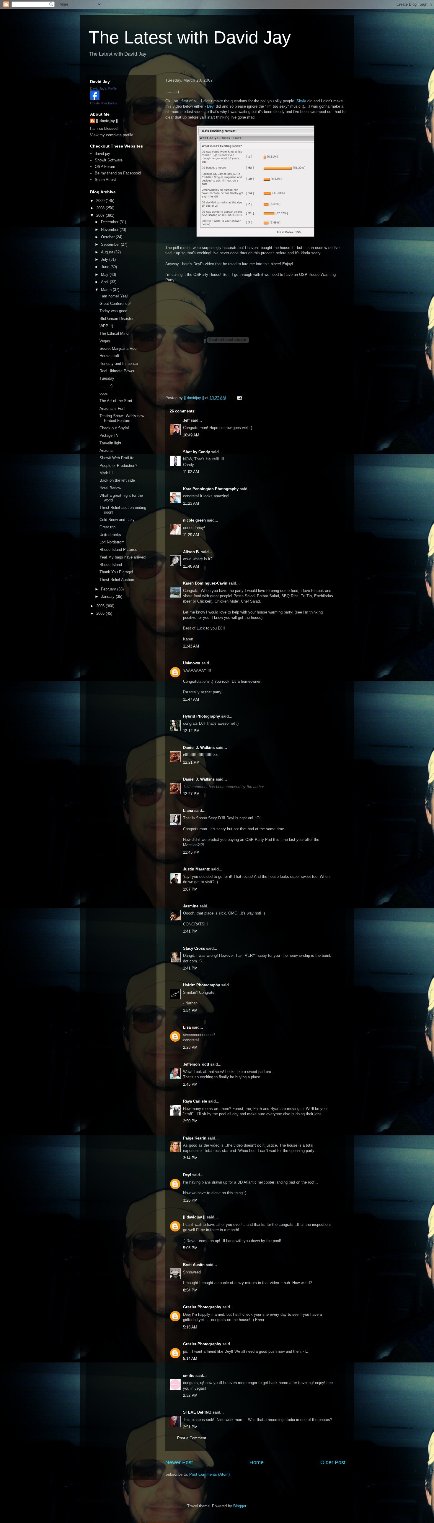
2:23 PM (190, 1047)
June (105, 267)
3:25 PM (190, 1200)
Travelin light (110, 443)
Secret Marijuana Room (119, 348)
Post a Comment (191, 1438)
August (107, 252)
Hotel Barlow (110, 488)
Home (256, 1462)
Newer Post (179, 1462)
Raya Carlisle (195, 1101)
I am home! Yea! (113, 296)
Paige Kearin (194, 1138)
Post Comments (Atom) (209, 1474)
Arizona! (106, 450)
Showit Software (109, 160)
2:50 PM (190, 1121)
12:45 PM (191, 852)
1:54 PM (190, 1010)
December (110, 222)
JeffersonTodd (196, 1064)
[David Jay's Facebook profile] (94, 98)
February (109, 589)
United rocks (110, 535)
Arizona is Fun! (112, 408)
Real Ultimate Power (116, 371)
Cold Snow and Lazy (117, 519)
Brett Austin (194, 1265)
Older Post (332, 1462)
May (105, 274)
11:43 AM (191, 646)
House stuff (109, 356)
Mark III (106, 473)
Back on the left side (117, 480)
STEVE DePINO (197, 1412)
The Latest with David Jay (190, 37)
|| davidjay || (194, 1217)
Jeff (186, 420)
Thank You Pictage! (116, 572)
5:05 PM (190, 1248)
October (108, 237)
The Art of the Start (115, 401)
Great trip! (108, 527)
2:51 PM (190, 1427)
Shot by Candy (196, 452)
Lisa (187, 1027)
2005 (101, 613)
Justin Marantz (196, 869)
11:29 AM (191, 535)
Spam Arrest (105, 179)
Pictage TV (109, 435)
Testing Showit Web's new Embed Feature (121, 418)
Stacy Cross (194, 948)
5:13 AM (190, 1327)
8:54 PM (190, 1290)
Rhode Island (110, 564)
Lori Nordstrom (112, 542)
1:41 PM (190, 931)
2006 (101, 606)
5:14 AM (190, 1358)
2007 (101, 215)
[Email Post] (239, 398)
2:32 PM (190, 1395)
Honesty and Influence (118, 363)
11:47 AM (191, 699)
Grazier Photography (202, 1307)
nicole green (194, 520)
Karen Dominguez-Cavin (205, 583)
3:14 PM (190, 1158)
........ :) (105, 386)
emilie (188, 1375)
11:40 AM (191, 566)
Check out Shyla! (114, 428)
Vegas (104, 341)
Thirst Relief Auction (116, 579)
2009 (101, 200)
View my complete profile (111, 135)
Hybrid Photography (201, 716)
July (105, 259)
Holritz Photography (201, 985)
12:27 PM (191, 794)
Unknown (191, 663)
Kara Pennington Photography (211, 489)
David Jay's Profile (103, 88)
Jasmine (190, 906)
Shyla (301, 101)
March (107, 289)
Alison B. (191, 552)
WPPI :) (106, 326)
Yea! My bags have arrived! (122, 557)
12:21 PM (191, 762)
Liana (188, 810)
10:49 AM (191, 435)
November (110, 229)
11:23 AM (191, 503)
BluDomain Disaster (116, 318)
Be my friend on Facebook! (118, 173)
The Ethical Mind (113, 333)
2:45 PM (190, 1084)
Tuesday (106, 378)
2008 (101, 208)
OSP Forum (105, 166)
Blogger (239, 1506)
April (105, 282)
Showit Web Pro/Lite (116, 458)
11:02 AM (191, 472)
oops (103, 393)
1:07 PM (190, 889)
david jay (102, 153)
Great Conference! (115, 303)
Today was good (113, 311)
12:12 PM (191, 731)
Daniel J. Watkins (199, 747)
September (111, 244)
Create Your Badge (103, 103)
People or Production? (118, 465)
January (108, 596)
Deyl (211, 106)
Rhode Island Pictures (118, 549)
